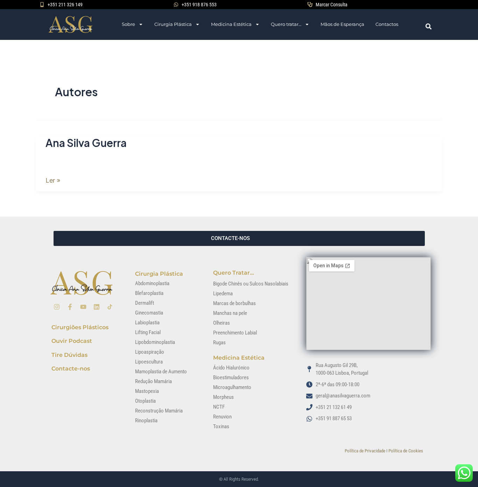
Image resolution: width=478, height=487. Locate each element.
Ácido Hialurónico (231, 368)
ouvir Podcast (71, 341)
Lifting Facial (148, 332)
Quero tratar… (286, 24)
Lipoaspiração (149, 352)
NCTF (219, 407)
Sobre (128, 24)
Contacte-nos (70, 368)
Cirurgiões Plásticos (79, 327)
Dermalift (144, 303)
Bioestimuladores (231, 377)
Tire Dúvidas (69, 355)
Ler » (52, 179)
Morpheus (223, 397)
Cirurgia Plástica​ (159, 273)
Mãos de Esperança (342, 24)
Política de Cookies (405, 450)
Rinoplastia (146, 420)
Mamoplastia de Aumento (161, 371)
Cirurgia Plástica (173, 24)
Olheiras (221, 323)
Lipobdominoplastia (155, 342)
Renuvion (222, 417)
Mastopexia (147, 391)
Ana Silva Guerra (86, 142)
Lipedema (223, 293)
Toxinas (221, 426)
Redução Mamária (153, 381)
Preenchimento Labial (235, 333)
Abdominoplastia (152, 283)
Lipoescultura (149, 362)
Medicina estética (239, 357)
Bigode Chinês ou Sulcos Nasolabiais (250, 284)
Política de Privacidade (365, 450)
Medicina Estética (231, 24)
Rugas (219, 342)
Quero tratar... (233, 272)
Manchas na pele (230, 313)
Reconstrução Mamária (159, 411)
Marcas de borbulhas (234, 303)
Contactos (386, 24)
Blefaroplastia (149, 293)
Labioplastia (147, 322)
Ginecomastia (149, 313)
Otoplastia (145, 401)
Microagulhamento (232, 387)
